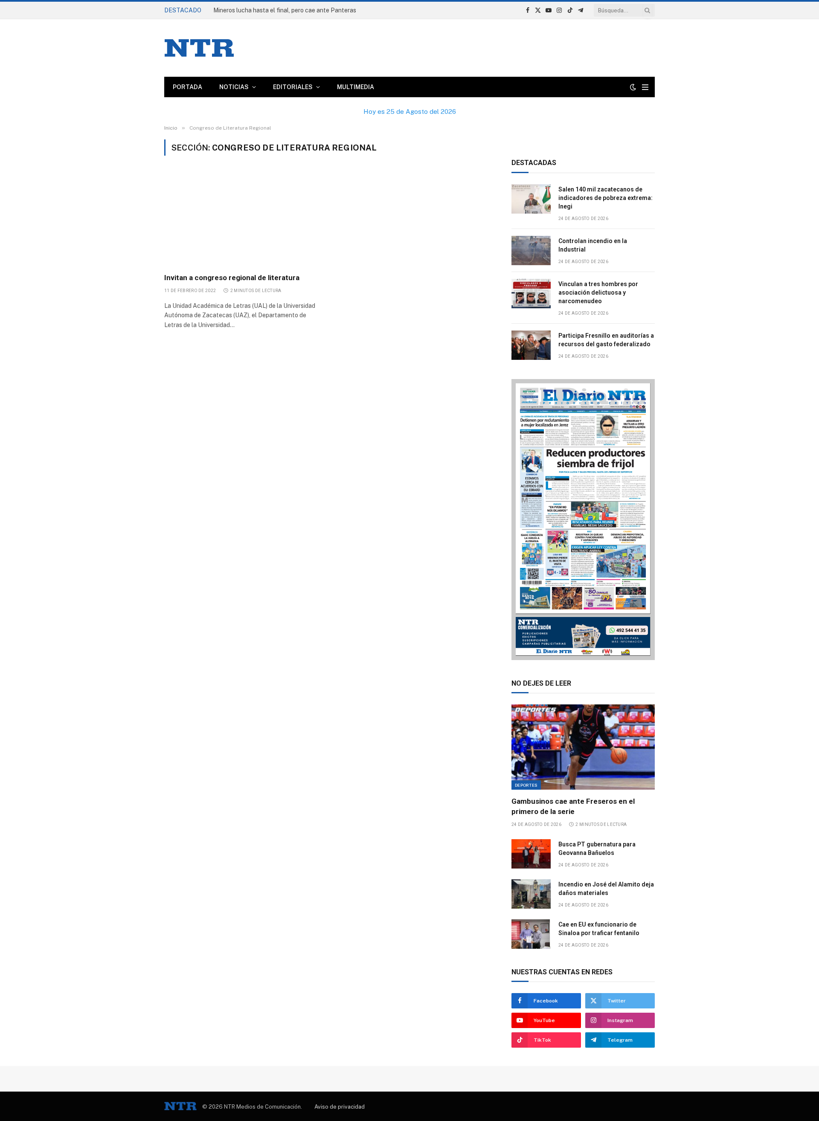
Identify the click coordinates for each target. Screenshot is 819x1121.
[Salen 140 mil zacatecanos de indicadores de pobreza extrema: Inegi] (531, 199)
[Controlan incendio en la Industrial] (531, 250)
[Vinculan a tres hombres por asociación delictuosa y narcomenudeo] (531, 293)
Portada (187, 87)
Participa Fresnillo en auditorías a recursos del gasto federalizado (606, 340)
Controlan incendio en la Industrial (592, 245)
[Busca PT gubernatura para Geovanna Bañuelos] (531, 854)
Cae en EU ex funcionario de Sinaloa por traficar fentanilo (598, 928)
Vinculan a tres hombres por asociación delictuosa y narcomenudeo (598, 292)
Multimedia (355, 87)
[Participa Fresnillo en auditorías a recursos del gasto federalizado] (531, 345)
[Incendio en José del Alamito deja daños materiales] (531, 894)
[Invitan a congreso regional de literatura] (242, 219)
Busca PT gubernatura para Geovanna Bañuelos (597, 848)
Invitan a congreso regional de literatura (231, 277)
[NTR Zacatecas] (199, 48)
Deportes (526, 785)
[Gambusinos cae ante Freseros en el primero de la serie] (583, 747)
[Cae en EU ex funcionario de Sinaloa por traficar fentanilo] (531, 934)
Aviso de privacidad (339, 1107)
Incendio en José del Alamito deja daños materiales (606, 888)
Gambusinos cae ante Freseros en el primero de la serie (573, 806)
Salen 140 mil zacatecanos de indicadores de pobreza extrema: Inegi (605, 198)
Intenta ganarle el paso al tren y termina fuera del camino (291, 10)
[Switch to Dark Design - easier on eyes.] (633, 87)
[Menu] (645, 87)
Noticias (234, 87)
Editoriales (293, 87)
